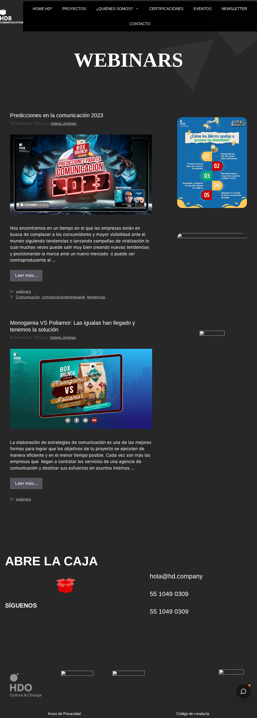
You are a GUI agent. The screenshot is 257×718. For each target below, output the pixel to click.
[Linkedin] (28, 621)
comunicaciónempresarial (63, 297)
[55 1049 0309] (142, 611)
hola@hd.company (176, 576)
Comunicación (28, 297)
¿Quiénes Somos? (114, 9)
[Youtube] (12, 621)
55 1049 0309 (169, 611)
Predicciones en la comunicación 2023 (56, 115)
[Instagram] (45, 621)
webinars (23, 291)
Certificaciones (166, 9)
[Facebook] (61, 621)
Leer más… (26, 275)
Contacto (140, 24)
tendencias (96, 297)
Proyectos (74, 9)
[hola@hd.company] (142, 576)
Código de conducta (192, 713)
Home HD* (42, 9)
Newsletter (234, 9)
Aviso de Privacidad (64, 713)
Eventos (203, 9)
